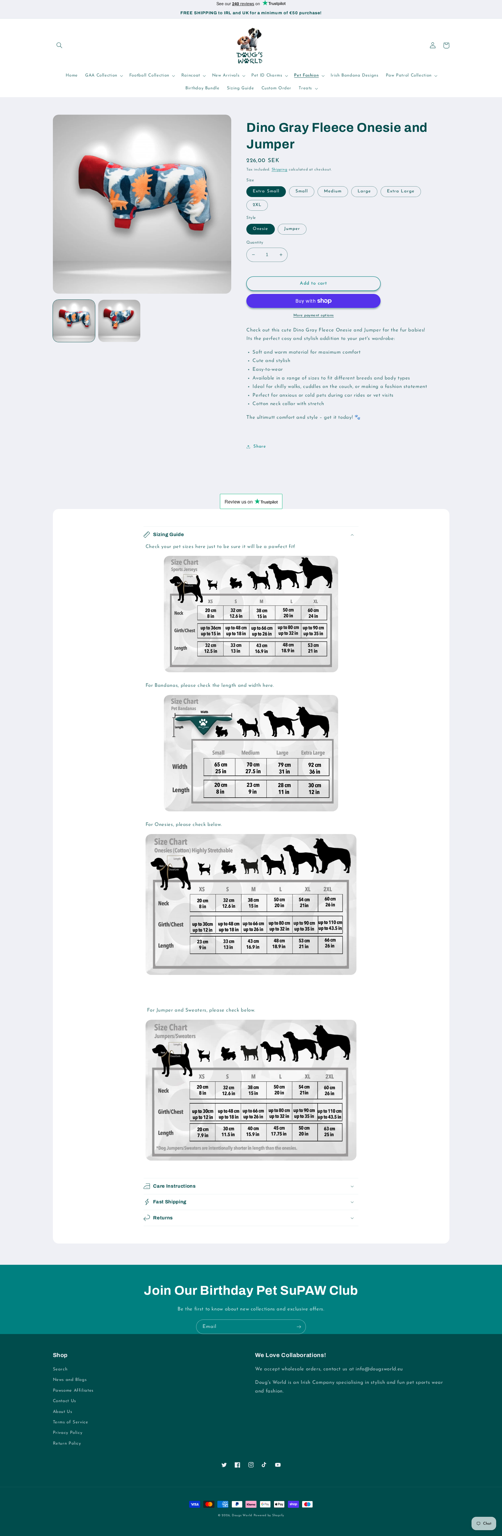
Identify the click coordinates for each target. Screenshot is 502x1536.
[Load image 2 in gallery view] (119, 321)
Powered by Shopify (269, 1515)
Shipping (280, 169)
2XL (257, 205)
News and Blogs (70, 1380)
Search (60, 1369)
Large (364, 191)
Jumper (292, 229)
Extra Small (266, 191)
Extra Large (401, 191)
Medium (333, 191)
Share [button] (259, 446)
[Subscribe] (299, 1326)
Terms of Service (70, 1422)
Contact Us (64, 1401)
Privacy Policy (68, 1433)
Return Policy (67, 1443)
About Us (62, 1412)
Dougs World (242, 1515)
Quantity (254, 242)
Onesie (260, 229)
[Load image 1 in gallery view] (74, 321)
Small (301, 191)
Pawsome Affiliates (73, 1390)
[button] (59, 45)
